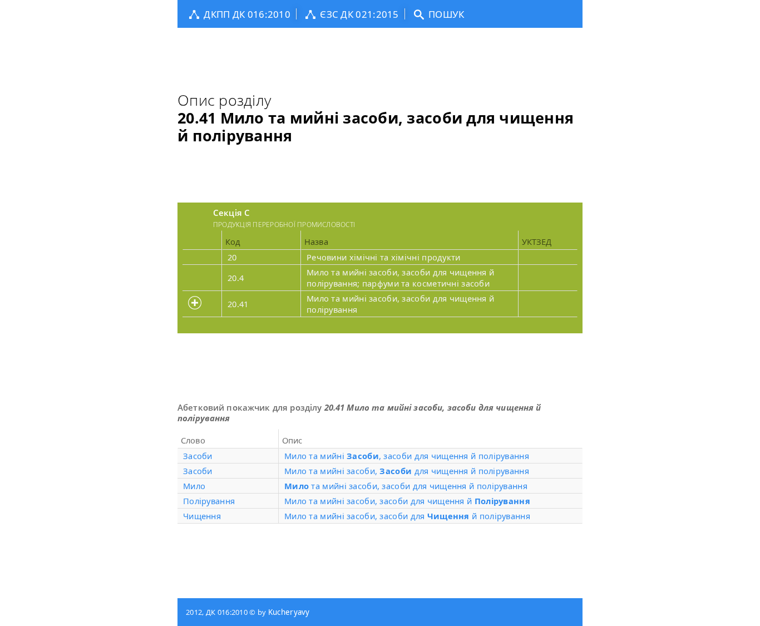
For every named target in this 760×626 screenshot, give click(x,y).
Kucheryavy (289, 612)
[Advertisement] (380, 53)
